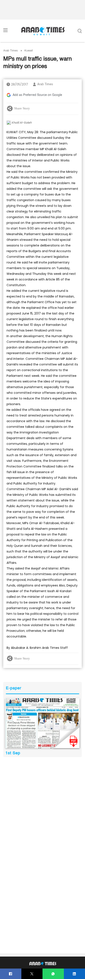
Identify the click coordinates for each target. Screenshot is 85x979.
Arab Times (10, 50)
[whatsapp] (53, 974)
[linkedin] (74, 974)
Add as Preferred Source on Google (37, 95)
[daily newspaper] (42, 723)
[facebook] (10, 974)
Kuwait (28, 50)
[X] (32, 974)
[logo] (42, 31)
